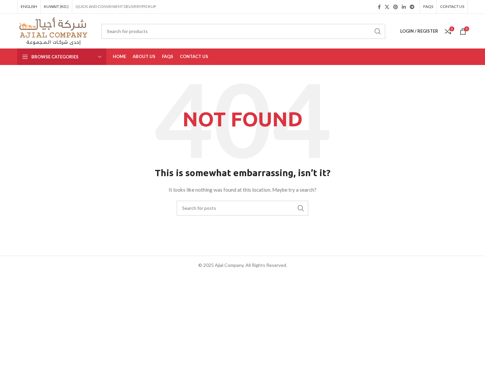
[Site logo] (54, 30)
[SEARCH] (377, 31)
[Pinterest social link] (395, 7)
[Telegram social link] (412, 7)
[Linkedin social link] (404, 7)
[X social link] (387, 7)
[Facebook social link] (379, 7)
